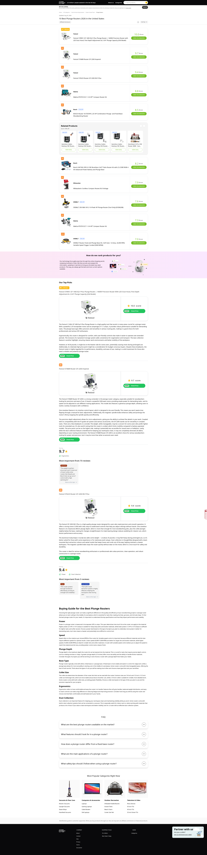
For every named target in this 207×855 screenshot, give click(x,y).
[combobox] (136, 3)
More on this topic (70, 482)
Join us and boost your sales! (183, 835)
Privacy (78, 842)
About (78, 833)
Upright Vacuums (64, 806)
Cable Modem (86, 809)
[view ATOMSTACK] (135, 138)
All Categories (66, 12)
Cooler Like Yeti (109, 812)
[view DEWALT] (66, 203)
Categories (118, 2)
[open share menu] (138, 22)
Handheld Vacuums (65, 812)
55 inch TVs (130, 806)
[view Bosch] (66, 112)
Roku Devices (131, 804)
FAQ (77, 839)
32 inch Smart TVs (132, 812)
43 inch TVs (130, 809)
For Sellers (105, 833)
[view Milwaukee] (66, 184)
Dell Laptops (85, 812)
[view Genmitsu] (69, 138)
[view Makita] (66, 93)
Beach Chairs (108, 809)
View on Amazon (139, 38)
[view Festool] (66, 36)
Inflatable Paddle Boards (112, 804)
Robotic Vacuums (64, 804)
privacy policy (128, 8)
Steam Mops (63, 809)
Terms (78, 845)
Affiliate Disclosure (65, 22)
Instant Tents (108, 806)
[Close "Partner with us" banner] (202, 828)
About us (111, 2)
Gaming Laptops (87, 806)
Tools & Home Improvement (77, 12)
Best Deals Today (106, 836)
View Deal (68, 150)
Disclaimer (79, 847)
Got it (145, 7)
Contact (78, 836)
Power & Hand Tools (90, 12)
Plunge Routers (99, 12)
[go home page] (62, 2)
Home (60, 12)
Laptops (84, 804)
